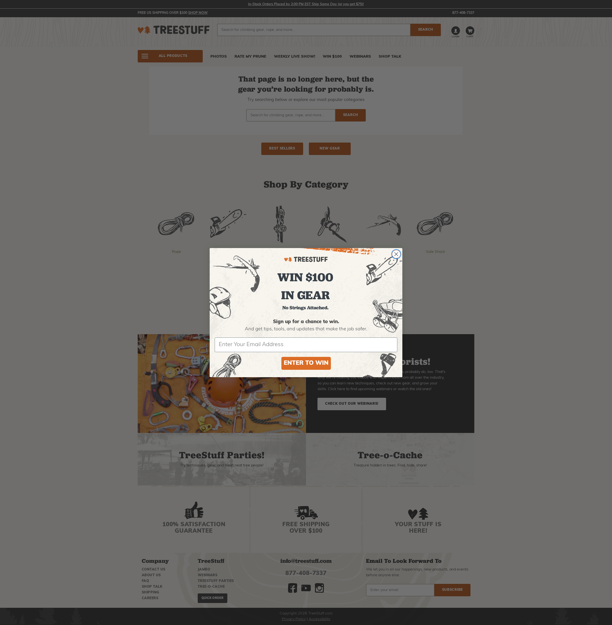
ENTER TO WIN (306, 363)
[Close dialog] (396, 254)
